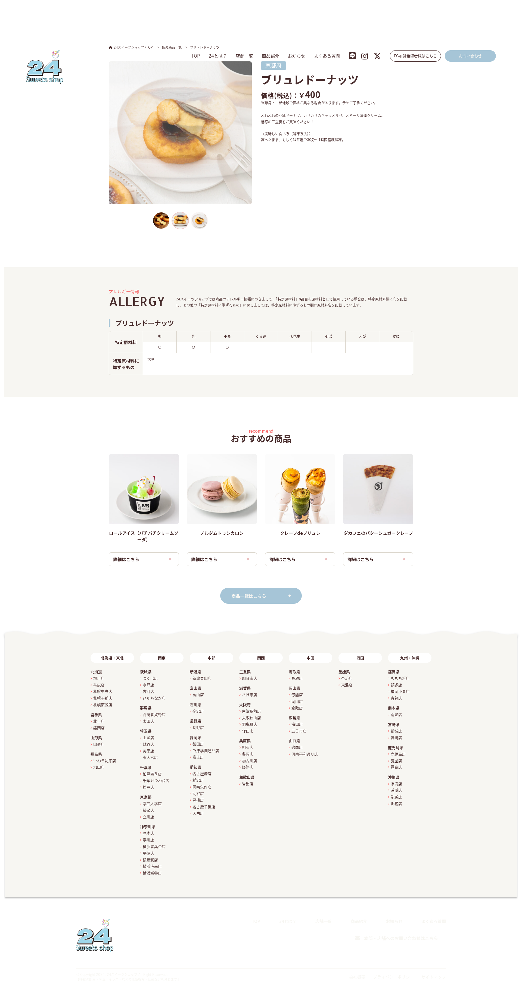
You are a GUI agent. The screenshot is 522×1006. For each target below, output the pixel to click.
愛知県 (195, 767)
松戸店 (148, 787)
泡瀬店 (396, 797)
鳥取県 (294, 672)
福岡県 (393, 672)
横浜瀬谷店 (152, 873)
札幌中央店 (102, 691)
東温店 (347, 685)
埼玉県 (145, 731)
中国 (310, 658)
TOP (195, 56)
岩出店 (247, 784)
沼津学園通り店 (205, 751)
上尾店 (148, 738)
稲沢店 (198, 780)
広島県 (294, 718)
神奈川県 (147, 827)
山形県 (96, 738)
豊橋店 (198, 800)
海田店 (297, 724)
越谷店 (148, 744)
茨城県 (145, 672)
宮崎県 (393, 725)
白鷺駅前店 (251, 711)
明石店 (247, 747)
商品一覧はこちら (248, 596)
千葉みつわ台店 (156, 780)
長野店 (198, 728)
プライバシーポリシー (393, 977)
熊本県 (393, 708)
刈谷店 (198, 794)
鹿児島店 (398, 754)
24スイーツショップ (122, 974)
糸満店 (396, 784)
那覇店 (396, 804)
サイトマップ (433, 977)
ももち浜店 (400, 678)
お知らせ (296, 56)
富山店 (198, 695)
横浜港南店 (152, 866)
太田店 (148, 721)
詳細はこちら (126, 559)
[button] (161, 220)
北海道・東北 (112, 658)
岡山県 (294, 688)
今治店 (347, 678)
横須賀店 (150, 860)
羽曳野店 (249, 724)
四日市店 (249, 678)
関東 (162, 658)
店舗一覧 (244, 56)
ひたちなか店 (154, 698)
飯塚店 (396, 685)
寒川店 (148, 840)
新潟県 (195, 672)
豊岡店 (247, 754)
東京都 (145, 797)
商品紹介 (270, 56)
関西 (261, 658)
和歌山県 (246, 777)
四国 (360, 658)
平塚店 (148, 853)
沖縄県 (393, 777)
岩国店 (297, 747)
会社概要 (357, 977)
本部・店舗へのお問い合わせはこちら (401, 938)
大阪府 (245, 705)
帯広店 (99, 685)
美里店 (148, 751)
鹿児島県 (395, 748)
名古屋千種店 (203, 807)
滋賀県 (245, 688)
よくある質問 (327, 56)
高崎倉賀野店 (154, 714)
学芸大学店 (152, 804)
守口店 (247, 731)
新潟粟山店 (202, 678)
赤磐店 (297, 695)
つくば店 (150, 678)
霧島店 (396, 767)
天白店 (198, 813)
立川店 (148, 817)
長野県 (195, 721)
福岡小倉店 (400, 691)
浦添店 (396, 790)
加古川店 (249, 761)
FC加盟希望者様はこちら (415, 56)
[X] (442, 957)
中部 (211, 658)
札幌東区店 (102, 705)
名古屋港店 (202, 774)
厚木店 (148, 833)
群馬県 (145, 708)
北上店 (99, 721)
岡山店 (297, 701)
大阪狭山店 (251, 718)
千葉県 (145, 767)
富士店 (200, 757)
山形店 (99, 744)
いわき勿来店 (104, 761)
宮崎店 (396, 738)
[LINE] (417, 956)
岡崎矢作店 (202, 787)
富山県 (195, 688)
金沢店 (198, 711)
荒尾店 (396, 714)
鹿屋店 (396, 761)
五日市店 (299, 731)
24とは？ (218, 56)
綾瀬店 (148, 810)
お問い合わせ (470, 56)
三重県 (245, 672)
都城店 (396, 731)
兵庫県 (245, 741)
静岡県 (195, 738)
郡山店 (99, 767)
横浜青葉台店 (154, 846)
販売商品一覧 (172, 47)
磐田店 (198, 744)
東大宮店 (150, 757)
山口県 (294, 741)
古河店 (148, 691)
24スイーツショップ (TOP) (134, 47)
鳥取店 (297, 678)
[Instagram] (429, 957)
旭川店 (99, 678)
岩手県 (96, 715)
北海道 (96, 672)
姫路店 (247, 767)
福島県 (96, 754)
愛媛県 (344, 672)
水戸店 (148, 685)
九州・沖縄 (409, 658)
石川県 (195, 705)
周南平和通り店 (304, 754)
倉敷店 (297, 708)
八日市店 (249, 695)
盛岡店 (99, 728)
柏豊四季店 (152, 774)
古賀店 (396, 698)
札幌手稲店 (102, 698)
